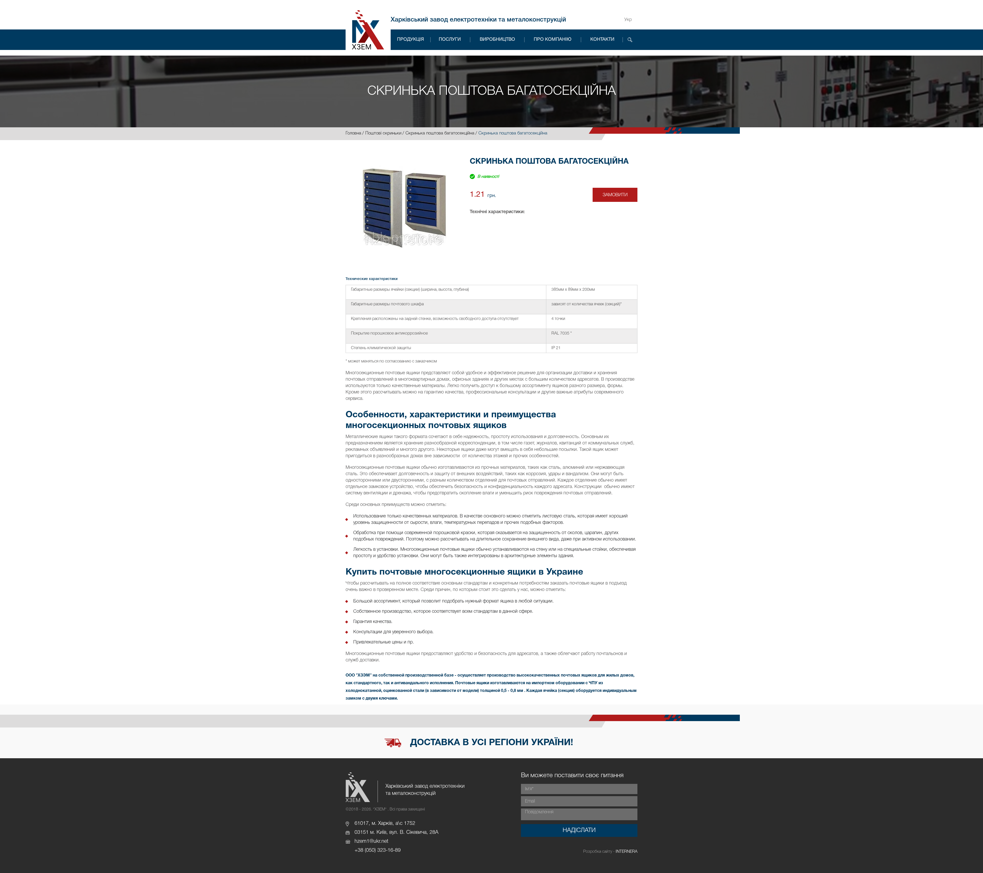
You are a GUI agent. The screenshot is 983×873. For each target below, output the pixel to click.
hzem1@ (364, 841)
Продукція (410, 39)
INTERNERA (626, 852)
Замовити (615, 195)
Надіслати (579, 830)
